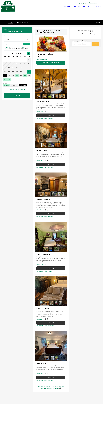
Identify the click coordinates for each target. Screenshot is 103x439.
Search (17, 95)
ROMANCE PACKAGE (25, 22)
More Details (40, 112)
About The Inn (87, 6)
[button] (17, 39)
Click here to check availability (45, 118)
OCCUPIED (51, 115)
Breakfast (76, 6)
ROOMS (10, 22)
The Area (98, 6)
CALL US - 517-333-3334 (51, 63)
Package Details (42, 59)
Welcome (66, 6)
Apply (95, 44)
